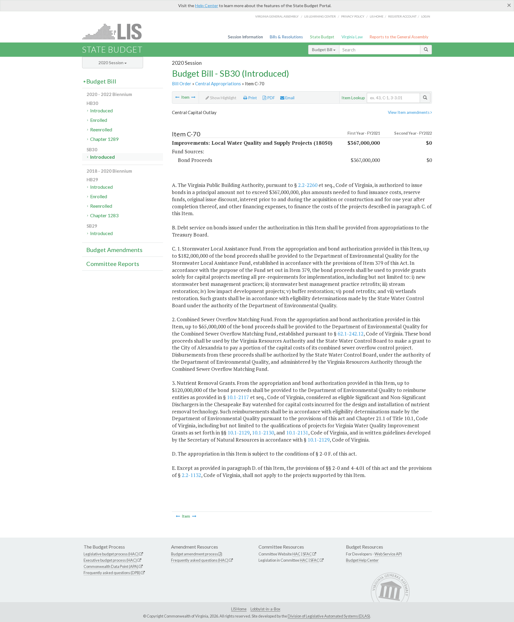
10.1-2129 (239, 432)
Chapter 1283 (104, 215)
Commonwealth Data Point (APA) (111, 566)
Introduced (101, 110)
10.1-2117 (238, 397)
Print (252, 97)
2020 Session (111, 62)
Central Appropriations (218, 83)
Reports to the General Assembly (398, 36)
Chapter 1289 (104, 139)
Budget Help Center (362, 560)
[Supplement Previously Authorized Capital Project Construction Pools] (177, 97)
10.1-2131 (297, 432)
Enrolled (98, 120)
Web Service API (388, 554)
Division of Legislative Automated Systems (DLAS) (329, 616)
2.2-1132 (191, 475)
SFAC (307, 554)
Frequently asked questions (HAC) (199, 560)
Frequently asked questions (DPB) (112, 572)
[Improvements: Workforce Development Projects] (193, 97)
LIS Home (239, 609)
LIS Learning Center (320, 16)
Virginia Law (352, 36)
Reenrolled (101, 129)
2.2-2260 (307, 185)
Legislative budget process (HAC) (111, 554)
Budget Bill (322, 49)
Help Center (206, 5)
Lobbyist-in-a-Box (265, 609)
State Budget (322, 36)
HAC (296, 554)
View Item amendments (409, 112)
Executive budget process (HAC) (110, 560)
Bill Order (181, 83)
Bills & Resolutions (286, 36)
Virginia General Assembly (277, 16)
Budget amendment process (194, 554)
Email (289, 97)
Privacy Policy (352, 16)
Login (425, 16)
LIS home (376, 16)
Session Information (245, 36)
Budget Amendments (114, 249)
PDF (270, 97)
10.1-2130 (263, 432)
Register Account (402, 16)
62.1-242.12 (350, 333)
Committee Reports (112, 263)
